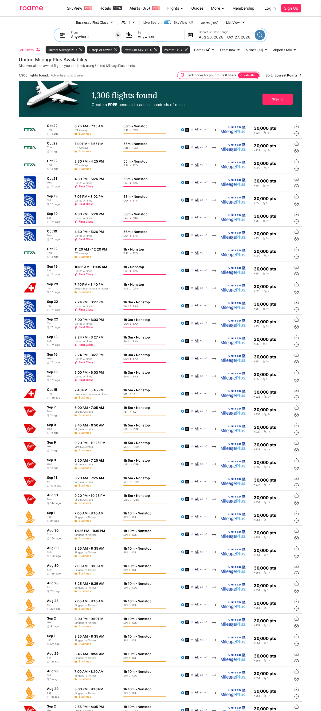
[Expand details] (296, 133)
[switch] (167, 22)
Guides (197, 8)
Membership (243, 8)
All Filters (27, 50)
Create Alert (248, 75)
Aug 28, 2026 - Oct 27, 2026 (224, 37)
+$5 (256, 185)
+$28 (257, 291)
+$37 (257, 431)
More (215, 8)
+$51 (257, 519)
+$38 (257, 414)
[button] (235, 22)
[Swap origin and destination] (118, 35)
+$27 (257, 132)
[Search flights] (260, 35)
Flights (173, 8)
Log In (270, 8)
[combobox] (92, 36)
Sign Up (291, 8)
